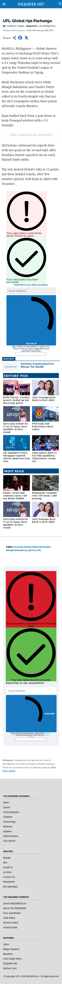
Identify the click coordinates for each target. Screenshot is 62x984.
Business (7, 826)
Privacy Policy (34, 351)
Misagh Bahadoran (16, 550)
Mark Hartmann (41, 546)
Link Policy (9, 917)
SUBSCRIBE (49, 713)
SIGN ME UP (31, 344)
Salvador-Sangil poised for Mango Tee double (37, 365)
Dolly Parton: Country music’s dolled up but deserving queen (16, 400)
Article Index (10, 927)
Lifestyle (7, 816)
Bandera (8, 953)
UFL (39, 550)
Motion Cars (10, 968)
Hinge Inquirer (11, 949)
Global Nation (10, 836)
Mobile (7, 857)
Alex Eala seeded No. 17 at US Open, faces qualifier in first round (16, 427)
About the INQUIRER (14, 908)
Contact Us (9, 876)
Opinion (7, 831)
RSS (5, 862)
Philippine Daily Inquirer (14, 30)
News (6, 802)
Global (27, 546)
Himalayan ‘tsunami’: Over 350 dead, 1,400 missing (45, 495)
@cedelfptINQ (47, 25)
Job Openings (10, 886)
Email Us (8, 867)
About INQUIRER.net (14, 903)
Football (18, 546)
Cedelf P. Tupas (15, 25)
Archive (7, 872)
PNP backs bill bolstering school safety (42, 426)
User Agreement (12, 913)
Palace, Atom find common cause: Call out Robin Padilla (15, 495)
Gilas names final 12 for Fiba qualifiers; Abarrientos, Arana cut (44, 457)
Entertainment (11, 812)
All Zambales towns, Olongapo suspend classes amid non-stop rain (16, 457)
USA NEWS (9, 840)
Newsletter (9, 881)
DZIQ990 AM (10, 963)
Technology (9, 821)
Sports (32, 550)
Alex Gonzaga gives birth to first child (44, 399)
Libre (6, 944)
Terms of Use (18, 348)
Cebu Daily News (12, 958)
